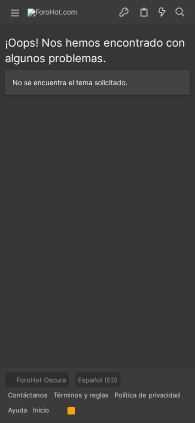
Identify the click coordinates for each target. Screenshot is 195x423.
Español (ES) (98, 380)
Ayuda (17, 410)
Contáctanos (28, 395)
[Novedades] (162, 13)
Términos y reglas (81, 395)
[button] (15, 13)
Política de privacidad (147, 395)
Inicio (41, 410)
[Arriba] (58, 409)
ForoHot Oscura (40, 380)
